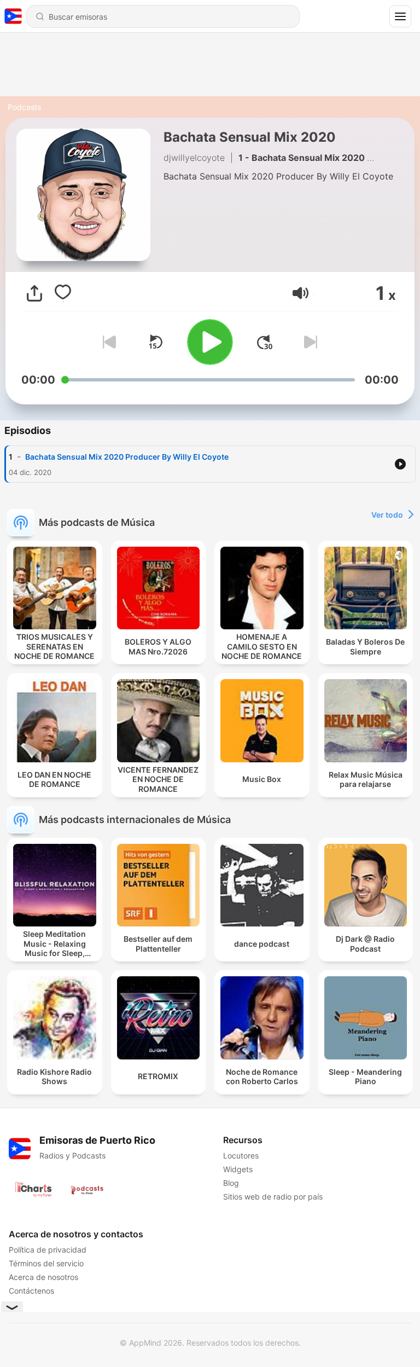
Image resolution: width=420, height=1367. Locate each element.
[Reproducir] (210, 342)
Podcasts (24, 107)
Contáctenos (31, 1290)
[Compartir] (34, 293)
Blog (231, 1183)
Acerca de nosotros (43, 1277)
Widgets (238, 1169)
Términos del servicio (46, 1263)
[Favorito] (63, 293)
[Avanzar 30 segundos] (265, 342)
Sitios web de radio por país (273, 1196)
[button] (300, 293)
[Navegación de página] (400, 16)
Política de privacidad (47, 1249)
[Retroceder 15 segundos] (155, 342)
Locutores (241, 1155)
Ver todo (387, 514)
